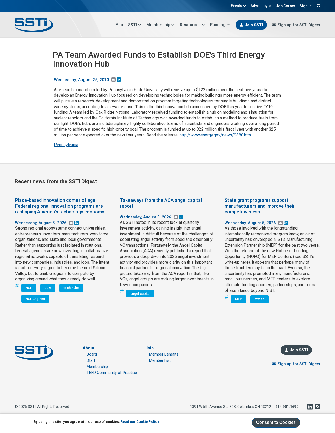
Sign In (305, 6)
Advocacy (258, 6)
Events (236, 6)
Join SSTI (254, 25)
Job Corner (285, 6)
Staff (91, 360)
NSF (29, 288)
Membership (158, 24)
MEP (238, 299)
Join (149, 348)
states (259, 299)
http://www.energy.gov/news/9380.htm (215, 134)
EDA (47, 288)
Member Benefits (163, 354)
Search (318, 6)
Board (92, 354)
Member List (160, 360)
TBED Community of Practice (112, 372)
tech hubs (71, 288)
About (88, 348)
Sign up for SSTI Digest (299, 25)
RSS (317, 406)
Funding (218, 24)
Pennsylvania (66, 144)
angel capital (140, 294)
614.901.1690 (286, 406)
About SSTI (126, 24)
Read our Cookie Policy (140, 422)
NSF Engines (35, 299)
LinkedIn (310, 406)
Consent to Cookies (276, 422)
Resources (190, 24)
